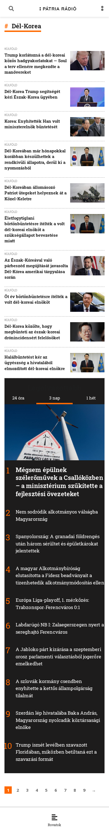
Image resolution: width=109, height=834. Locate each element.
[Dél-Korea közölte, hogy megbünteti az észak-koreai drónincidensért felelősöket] (87, 332)
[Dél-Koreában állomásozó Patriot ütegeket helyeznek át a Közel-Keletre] (87, 193)
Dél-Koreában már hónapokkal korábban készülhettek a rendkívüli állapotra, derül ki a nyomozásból (35, 159)
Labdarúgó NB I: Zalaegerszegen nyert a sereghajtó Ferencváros (60, 628)
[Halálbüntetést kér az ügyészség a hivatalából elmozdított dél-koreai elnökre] (87, 363)
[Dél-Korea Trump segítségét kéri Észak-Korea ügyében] (87, 97)
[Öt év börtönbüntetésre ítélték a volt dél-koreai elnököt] (87, 302)
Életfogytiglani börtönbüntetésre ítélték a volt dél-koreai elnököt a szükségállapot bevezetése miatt (34, 229)
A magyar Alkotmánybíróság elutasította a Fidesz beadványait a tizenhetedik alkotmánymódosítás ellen (60, 575)
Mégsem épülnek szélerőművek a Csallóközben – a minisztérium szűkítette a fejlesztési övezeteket (59, 482)
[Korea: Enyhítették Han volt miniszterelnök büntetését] (87, 126)
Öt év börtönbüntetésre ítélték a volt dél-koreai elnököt (35, 299)
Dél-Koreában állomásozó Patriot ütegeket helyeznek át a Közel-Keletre (35, 192)
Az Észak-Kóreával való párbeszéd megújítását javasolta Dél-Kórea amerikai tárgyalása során (36, 268)
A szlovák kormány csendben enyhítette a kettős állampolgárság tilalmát (54, 688)
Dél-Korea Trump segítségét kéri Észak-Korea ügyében (32, 94)
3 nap (54, 398)
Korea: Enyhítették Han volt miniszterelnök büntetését (32, 123)
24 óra (18, 398)
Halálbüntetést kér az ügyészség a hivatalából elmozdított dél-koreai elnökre (34, 362)
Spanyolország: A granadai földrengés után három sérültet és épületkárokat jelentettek (58, 543)
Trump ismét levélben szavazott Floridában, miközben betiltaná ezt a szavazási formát (56, 752)
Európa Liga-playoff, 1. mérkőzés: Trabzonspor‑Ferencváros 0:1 (52, 603)
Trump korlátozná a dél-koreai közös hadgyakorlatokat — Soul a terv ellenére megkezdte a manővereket (35, 63)
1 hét (91, 398)
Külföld (10, 49)
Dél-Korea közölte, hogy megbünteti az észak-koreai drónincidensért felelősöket (32, 331)
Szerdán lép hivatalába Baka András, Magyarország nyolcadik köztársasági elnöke (58, 720)
